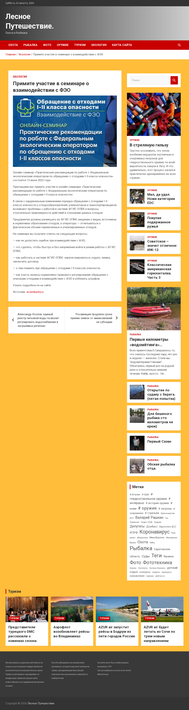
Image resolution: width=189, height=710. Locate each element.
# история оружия (157, 503)
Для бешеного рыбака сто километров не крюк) (160, 420)
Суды (146, 556)
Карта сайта (122, 45)
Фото (47, 45)
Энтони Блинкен (157, 568)
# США (145, 494)
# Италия (135, 494)
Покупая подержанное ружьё (159, 222)
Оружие (63, 45)
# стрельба (152, 513)
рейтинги (160, 576)
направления (137, 575)
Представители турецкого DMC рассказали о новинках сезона (22, 634)
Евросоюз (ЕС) (167, 526)
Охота (13, 45)
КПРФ (134, 532)
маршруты (167, 572)
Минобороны (157, 537)
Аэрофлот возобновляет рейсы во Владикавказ (72, 631)
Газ (166, 518)
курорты (156, 572)
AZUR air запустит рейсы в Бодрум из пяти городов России (117, 631)
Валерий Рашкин (149, 517)
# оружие (147, 508)
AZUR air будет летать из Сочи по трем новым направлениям (159, 634)
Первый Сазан (159, 441)
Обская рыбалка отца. (161, 466)
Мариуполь (142, 537)
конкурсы (145, 572)
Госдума (157, 522)
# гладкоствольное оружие (148, 496)
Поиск (174, 80)
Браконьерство (168, 513)
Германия (134, 522)
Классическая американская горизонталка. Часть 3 (159, 271)
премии (150, 576)
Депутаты (137, 526)
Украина (168, 556)
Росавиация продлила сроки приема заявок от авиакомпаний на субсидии (91, 318)
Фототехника (157, 562)
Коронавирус (155, 532)
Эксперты (143, 568)
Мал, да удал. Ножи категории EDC (161, 198)
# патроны (165, 508)
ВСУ (132, 518)
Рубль (152, 542)
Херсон (133, 568)
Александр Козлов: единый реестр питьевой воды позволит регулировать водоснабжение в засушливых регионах (38, 320)
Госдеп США (146, 522)
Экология (98, 45)
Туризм (80, 45)
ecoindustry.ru (35, 292)
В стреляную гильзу (149, 145)
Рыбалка (30, 45)
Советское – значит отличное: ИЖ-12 (162, 245)
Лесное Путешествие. (41, 703)
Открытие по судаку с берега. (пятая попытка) (161, 394)
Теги (156, 556)
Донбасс (152, 526)
